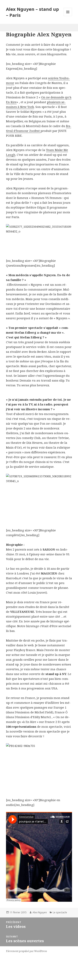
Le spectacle (60, 912)
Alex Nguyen (40, 912)
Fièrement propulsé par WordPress (26, 951)
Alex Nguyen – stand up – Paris (32, 12)
